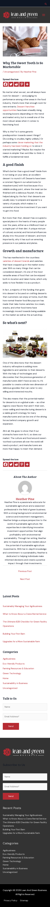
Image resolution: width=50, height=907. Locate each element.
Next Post (25, 579)
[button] (45, 4)
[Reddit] (16, 84)
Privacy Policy (10, 900)
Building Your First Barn (14, 633)
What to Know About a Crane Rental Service (24, 614)
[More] (27, 84)
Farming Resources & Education (18, 668)
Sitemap (24, 900)
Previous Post (25, 571)
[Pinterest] (21, 84)
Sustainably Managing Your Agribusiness (22, 606)
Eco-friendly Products (14, 663)
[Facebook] (5, 84)
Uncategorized (11, 71)
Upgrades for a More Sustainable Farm (21, 641)
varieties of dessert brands (16, 261)
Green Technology (12, 673)
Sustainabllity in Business (15, 683)
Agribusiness (9, 658)
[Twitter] (10, 84)
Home (5, 678)
